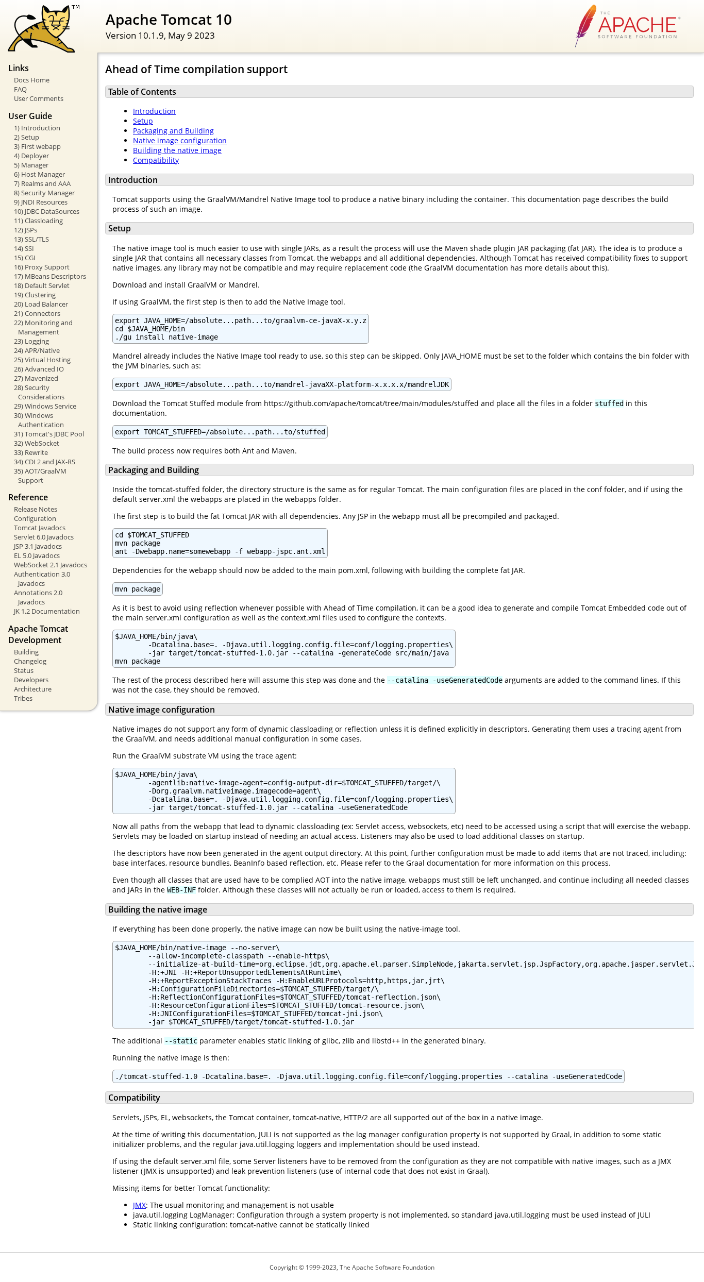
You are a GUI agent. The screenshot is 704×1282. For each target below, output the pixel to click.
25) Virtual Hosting (42, 359)
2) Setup (26, 137)
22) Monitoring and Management (43, 327)
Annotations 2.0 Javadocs (38, 597)
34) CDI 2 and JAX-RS (44, 461)
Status (23, 670)
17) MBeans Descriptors (50, 276)
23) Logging (31, 341)
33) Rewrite (31, 452)
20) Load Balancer (41, 304)
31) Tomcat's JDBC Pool (49, 433)
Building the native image (177, 150)
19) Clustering (35, 294)
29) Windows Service (45, 406)
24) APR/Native (37, 350)
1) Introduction (37, 127)
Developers (31, 679)
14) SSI (24, 248)
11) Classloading (38, 220)
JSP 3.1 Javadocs (38, 546)
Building (26, 651)
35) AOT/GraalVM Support (40, 475)
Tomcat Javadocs (39, 527)
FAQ (20, 89)
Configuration (35, 518)
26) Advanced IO (39, 369)
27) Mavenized (36, 378)
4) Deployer (31, 155)
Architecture (33, 689)
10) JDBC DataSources (46, 211)
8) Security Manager (44, 192)
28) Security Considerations (39, 392)
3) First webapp (37, 146)
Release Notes (35, 509)
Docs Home (31, 80)
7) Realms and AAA (42, 183)
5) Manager (31, 165)
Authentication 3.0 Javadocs (42, 578)
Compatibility (156, 160)
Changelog (30, 661)
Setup (143, 121)
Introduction (154, 111)
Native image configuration (180, 140)
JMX (139, 1205)
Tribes (23, 698)
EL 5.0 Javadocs (37, 555)
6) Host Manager (39, 174)
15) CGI (25, 257)
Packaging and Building (173, 131)
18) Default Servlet (42, 285)
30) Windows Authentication (39, 420)
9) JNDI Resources (41, 202)
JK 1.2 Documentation (47, 611)
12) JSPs (25, 229)
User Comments (38, 98)
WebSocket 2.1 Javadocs (50, 564)
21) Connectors (37, 313)
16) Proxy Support (42, 267)
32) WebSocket (36, 443)
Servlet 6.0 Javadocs (44, 537)
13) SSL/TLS (31, 239)
